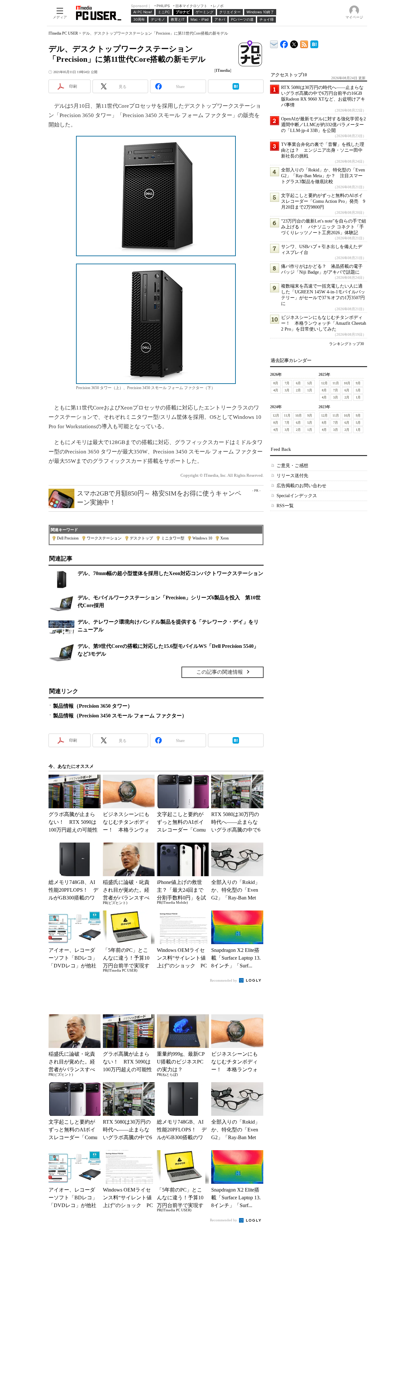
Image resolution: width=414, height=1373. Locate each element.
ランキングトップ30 (346, 344)
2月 (298, 390)
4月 (275, 390)
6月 (298, 383)
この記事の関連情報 (219, 672)
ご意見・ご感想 (292, 465)
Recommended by (224, 980)
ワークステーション (104, 538)
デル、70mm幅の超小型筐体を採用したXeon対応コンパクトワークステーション (170, 573)
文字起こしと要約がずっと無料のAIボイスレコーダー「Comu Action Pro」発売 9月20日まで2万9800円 (323, 201)
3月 (287, 390)
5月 (309, 383)
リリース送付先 (292, 475)
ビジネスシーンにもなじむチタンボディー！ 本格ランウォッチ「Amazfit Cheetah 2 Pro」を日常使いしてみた (323, 323)
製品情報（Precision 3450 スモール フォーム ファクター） (120, 715)
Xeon (224, 538)
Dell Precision (68, 538)
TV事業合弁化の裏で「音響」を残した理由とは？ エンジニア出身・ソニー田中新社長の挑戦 (322, 150)
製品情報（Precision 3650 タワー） (93, 706)
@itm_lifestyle (294, 42)
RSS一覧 (285, 505)
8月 (275, 383)
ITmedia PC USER (63, 33)
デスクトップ (141, 538)
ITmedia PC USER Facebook (284, 42)
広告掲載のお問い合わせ (301, 485)
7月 (287, 383)
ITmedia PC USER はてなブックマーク (314, 43)
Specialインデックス (297, 495)
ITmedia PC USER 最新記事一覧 (304, 43)
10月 (347, 383)
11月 (335, 383)
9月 (358, 383)
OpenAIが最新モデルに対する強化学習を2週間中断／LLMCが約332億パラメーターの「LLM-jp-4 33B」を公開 (323, 124)
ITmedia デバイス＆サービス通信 (274, 43)
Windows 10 (202, 538)
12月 (324, 383)
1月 (309, 390)
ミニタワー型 (172, 538)
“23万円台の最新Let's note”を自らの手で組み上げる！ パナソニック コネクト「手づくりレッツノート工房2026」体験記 (323, 227)
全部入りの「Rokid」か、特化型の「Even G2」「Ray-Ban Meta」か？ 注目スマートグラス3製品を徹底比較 (323, 176)
